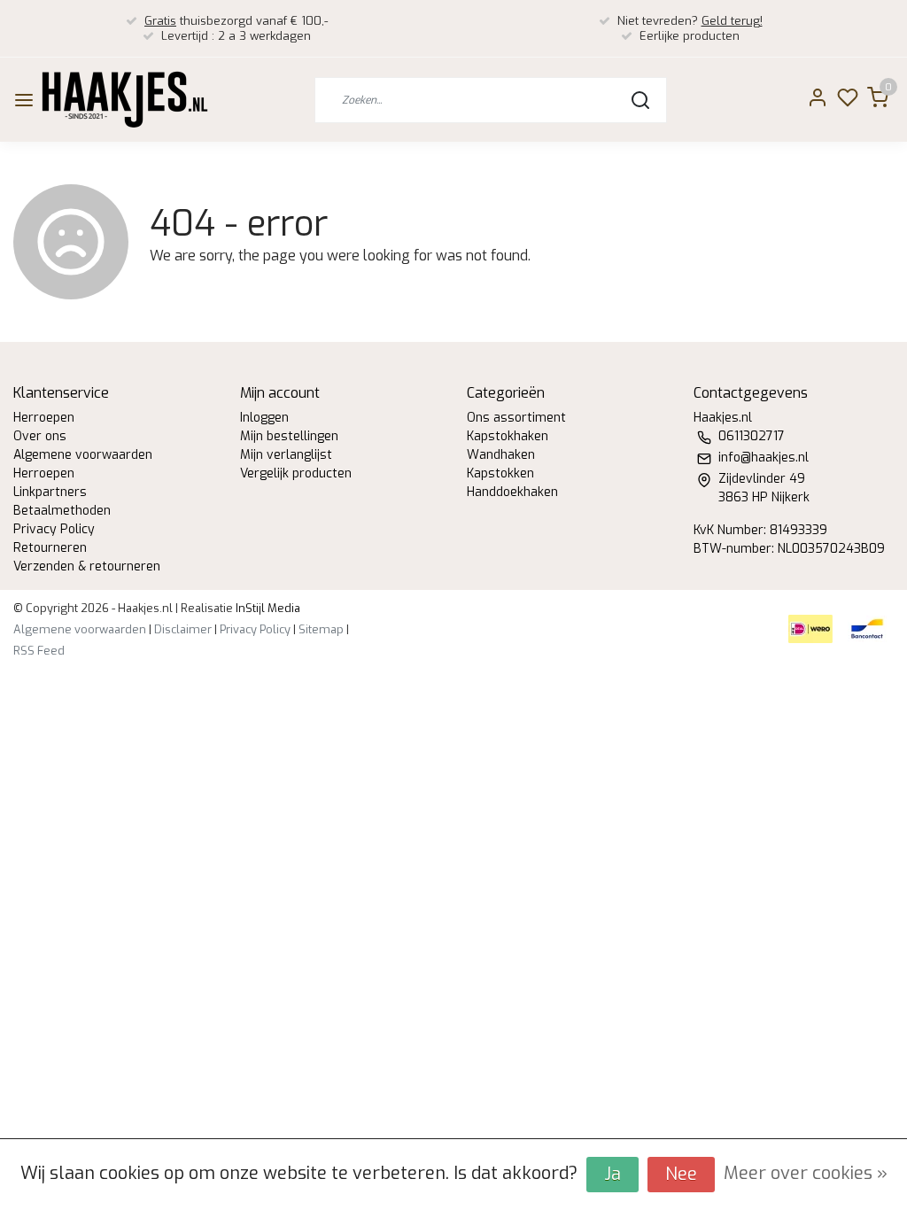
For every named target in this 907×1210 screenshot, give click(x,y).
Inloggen (264, 417)
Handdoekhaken (512, 492)
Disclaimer (183, 629)
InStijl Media (266, 608)
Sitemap (321, 629)
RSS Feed (39, 650)
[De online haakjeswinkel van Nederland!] (125, 99)
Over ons (39, 436)
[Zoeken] (640, 100)
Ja (612, 1174)
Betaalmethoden (62, 510)
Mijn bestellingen (289, 436)
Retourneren (50, 547)
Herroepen (43, 417)
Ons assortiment (516, 417)
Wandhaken (501, 454)
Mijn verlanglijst (286, 454)
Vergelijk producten (296, 473)
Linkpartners (50, 492)
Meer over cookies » (806, 1173)
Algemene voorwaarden (82, 454)
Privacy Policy (54, 529)
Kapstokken (500, 473)
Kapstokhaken (507, 436)
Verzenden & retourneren (86, 566)
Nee (681, 1174)
